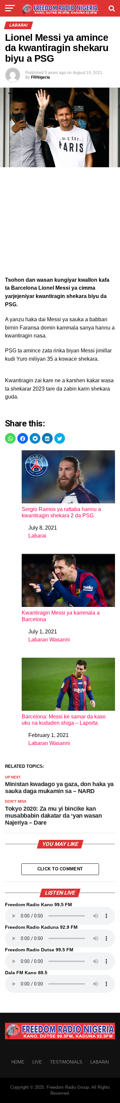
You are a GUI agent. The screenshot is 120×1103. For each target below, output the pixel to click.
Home (17, 1062)
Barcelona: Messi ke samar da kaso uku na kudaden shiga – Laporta (64, 720)
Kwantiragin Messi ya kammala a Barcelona (61, 616)
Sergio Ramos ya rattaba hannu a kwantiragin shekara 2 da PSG (61, 512)
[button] (10, 438)
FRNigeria (40, 77)
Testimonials (66, 1062)
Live (37, 1062)
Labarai (37, 536)
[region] (60, 223)
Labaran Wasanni (49, 639)
